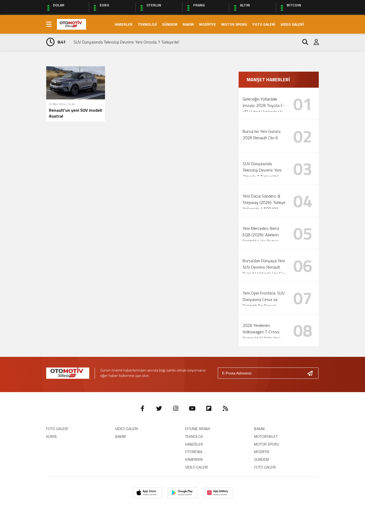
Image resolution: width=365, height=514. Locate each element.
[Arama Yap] (302, 42)
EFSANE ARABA (197, 428)
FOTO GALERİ (264, 24)
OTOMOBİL (194, 451)
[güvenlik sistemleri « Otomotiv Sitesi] (71, 24)
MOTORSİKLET (266, 436)
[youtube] (192, 408)
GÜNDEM (169, 24)
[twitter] (159, 408)
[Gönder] (312, 373)
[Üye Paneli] (313, 42)
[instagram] (175, 408)
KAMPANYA (194, 459)
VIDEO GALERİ (292, 24)
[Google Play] (182, 492)
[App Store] (147, 492)
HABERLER (124, 24)
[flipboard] (208, 408)
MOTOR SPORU (234, 24)
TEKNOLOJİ (147, 24)
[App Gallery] (218, 492)
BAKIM (188, 24)
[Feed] (225, 408)
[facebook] (142, 408)
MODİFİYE (207, 24)
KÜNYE (51, 436)
